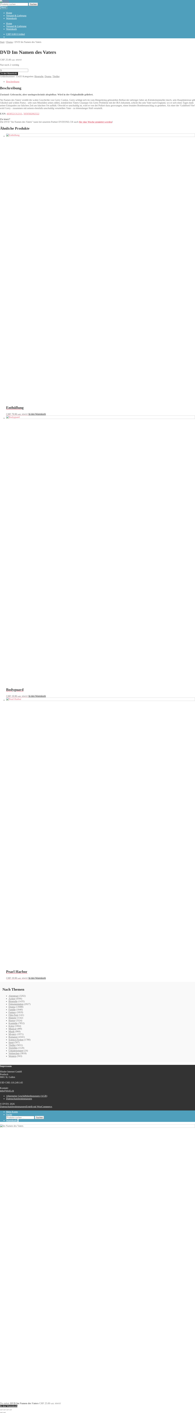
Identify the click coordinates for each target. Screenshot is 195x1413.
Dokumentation (16, 1004)
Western (12, 1056)
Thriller (56, 76)
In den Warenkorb (9, 73)
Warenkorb (11, 18)
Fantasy (12, 1012)
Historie (12, 1017)
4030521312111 (14, 113)
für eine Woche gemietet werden (95, 122)
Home (9, 13)
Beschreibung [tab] (12, 81)
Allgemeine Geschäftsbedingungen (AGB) (26, 1096)
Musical (12, 1028)
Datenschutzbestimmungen (19, 1098)
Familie (12, 1009)
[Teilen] (7, 1409)
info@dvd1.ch (7, 1090)
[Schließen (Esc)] (10, 1409)
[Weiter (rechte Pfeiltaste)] (4, 1412)
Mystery (12, 1034)
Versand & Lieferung (16, 15)
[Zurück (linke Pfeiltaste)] (1, 1412)
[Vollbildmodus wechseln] (4, 1409)
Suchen (33, 4)
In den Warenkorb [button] (37, 414)
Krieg (11, 1026)
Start (2, 42)
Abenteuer (14, 996)
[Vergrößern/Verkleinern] (1, 1409)
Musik (12, 1031)
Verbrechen (14, 1053)
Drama (9, 42)
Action (12, 998)
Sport (11, 1042)
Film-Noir (13, 1015)
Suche (9, 1114)
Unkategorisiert (16, 1050)
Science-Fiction (16, 1039)
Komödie (13, 1023)
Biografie (38, 76)
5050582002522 (31, 113)
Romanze (13, 1037)
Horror (12, 1020)
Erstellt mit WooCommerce (39, 1106)
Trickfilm (13, 1048)
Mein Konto (12, 1111)
